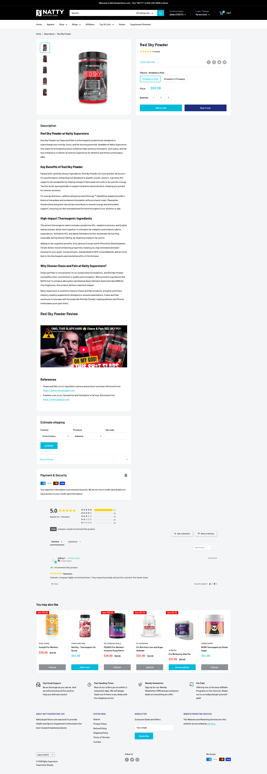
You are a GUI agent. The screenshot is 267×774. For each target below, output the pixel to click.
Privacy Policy (100, 723)
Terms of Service (101, 737)
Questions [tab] (72, 541)
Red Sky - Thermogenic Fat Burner (83, 649)
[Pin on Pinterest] (214, 62)
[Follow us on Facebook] (127, 760)
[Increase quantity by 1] (168, 98)
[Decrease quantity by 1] (154, 98)
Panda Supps (207, 643)
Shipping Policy (100, 732)
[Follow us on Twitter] (132, 760)
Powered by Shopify (44, 765)
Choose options (182, 667)
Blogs (75, 24)
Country (44, 429)
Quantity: (144, 97)
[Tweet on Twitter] (219, 62)
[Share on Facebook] (209, 62)
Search (96, 719)
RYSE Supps (44, 643)
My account (202, 14)
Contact (97, 741)
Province (77, 429)
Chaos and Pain (147, 62)
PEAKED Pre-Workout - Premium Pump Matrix (114, 649)
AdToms (211, 723)
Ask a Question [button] (183, 533)
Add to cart (160, 107)
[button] (210, 584)
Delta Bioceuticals (112, 643)
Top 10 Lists (105, 24)
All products (49, 34)
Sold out (52, 667)
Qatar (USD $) (43, 755)
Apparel (50, 24)
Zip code (110, 429)
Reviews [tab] (55, 541)
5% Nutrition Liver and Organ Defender (149, 649)
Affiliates (90, 24)
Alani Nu (172, 650)
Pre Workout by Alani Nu (180, 654)
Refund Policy (46, 459)
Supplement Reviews (140, 24)
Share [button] (55, 584)
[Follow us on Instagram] (137, 760)
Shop (61, 24)
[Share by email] (225, 62)
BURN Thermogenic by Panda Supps (214, 649)
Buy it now (205, 107)
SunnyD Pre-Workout (48, 647)
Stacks (122, 24)
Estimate (49, 445)
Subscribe (144, 736)
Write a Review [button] (207, 533)
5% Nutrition (142, 643)
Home (39, 24)
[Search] (160, 13)
